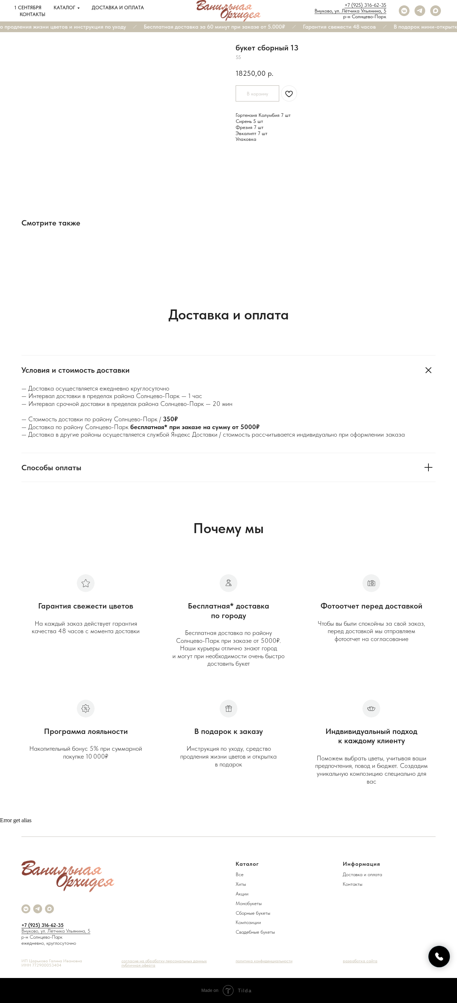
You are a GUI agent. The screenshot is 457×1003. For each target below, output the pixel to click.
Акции (242, 894)
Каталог (64, 7)
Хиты (241, 884)
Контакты (32, 14)
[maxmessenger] (435, 10)
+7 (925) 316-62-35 (365, 5)
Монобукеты (249, 903)
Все (239, 874)
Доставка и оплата (118, 7)
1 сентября (27, 7)
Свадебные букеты (255, 932)
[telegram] (420, 10)
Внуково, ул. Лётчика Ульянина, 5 (350, 11)
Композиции (248, 922)
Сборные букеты (253, 913)
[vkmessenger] (404, 10)
